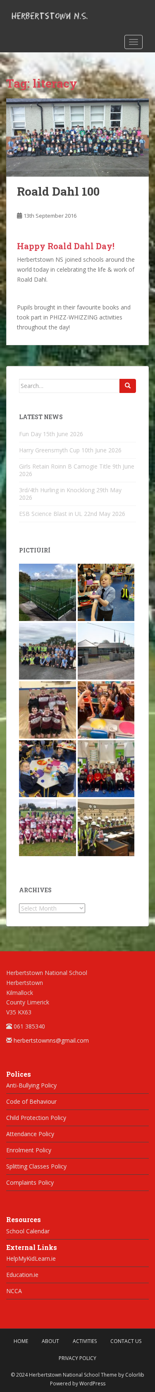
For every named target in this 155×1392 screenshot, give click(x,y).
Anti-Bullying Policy (31, 1085)
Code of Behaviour (31, 1101)
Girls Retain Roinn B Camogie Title (65, 466)
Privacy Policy (77, 1358)
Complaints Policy (30, 1182)
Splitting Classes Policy (36, 1166)
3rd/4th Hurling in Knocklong (57, 490)
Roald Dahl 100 (58, 191)
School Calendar (28, 1231)
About (50, 1341)
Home (21, 1341)
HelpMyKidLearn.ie (31, 1258)
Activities (85, 1341)
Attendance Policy (30, 1134)
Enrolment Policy (28, 1150)
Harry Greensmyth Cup (49, 450)
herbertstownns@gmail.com (51, 1040)
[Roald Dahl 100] (77, 137)
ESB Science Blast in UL (50, 514)
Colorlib (134, 1374)
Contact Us (125, 1341)
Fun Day (30, 434)
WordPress (92, 1383)
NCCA (14, 1291)
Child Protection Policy (36, 1118)
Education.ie (22, 1275)
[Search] (127, 386)
